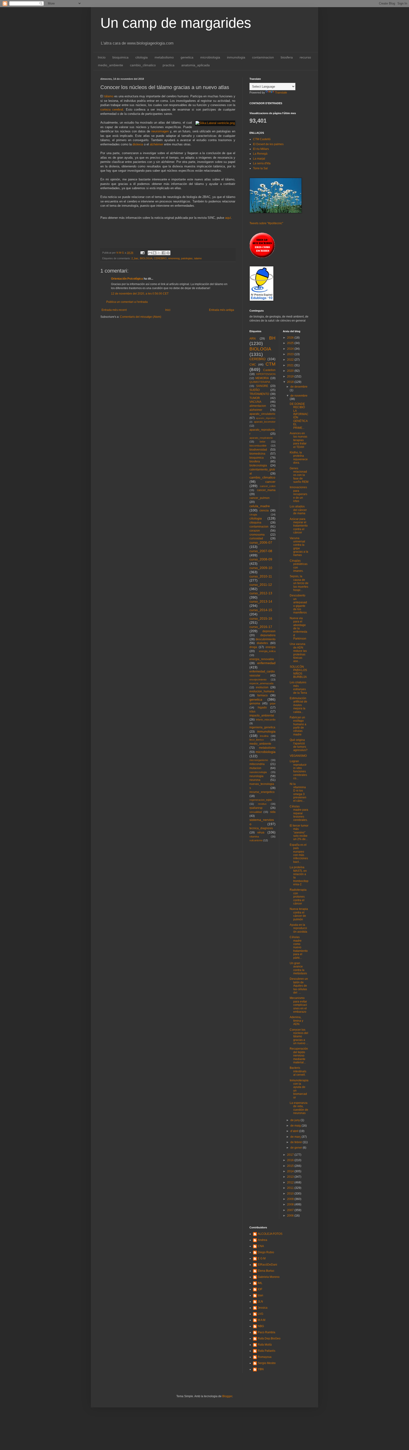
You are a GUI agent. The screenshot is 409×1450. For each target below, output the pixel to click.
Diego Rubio (266, 1252)
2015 (290, 1166)
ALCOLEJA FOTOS (270, 1233)
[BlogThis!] (154, 253)
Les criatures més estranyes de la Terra (298, 687)
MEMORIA (262, 378)
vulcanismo (255, 840)
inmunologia (236, 57)
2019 (290, 376)
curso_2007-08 (260, 551)
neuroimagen (160, 131)
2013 (290, 1176)
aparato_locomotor (265, 421)
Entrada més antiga (221, 310)
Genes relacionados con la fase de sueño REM (299, 475)
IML (260, 1283)
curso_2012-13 (260, 593)
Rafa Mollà (265, 1344)
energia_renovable (261, 659)
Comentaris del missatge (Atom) (140, 316)
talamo (198, 258)
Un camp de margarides (175, 23)
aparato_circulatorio (262, 414)
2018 (290, 382)
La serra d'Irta (262, 163)
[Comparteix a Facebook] (163, 253)
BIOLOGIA (146, 258)
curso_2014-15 (260, 610)
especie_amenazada (261, 683)
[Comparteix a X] (159, 253)
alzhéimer (156, 144)
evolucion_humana (261, 691)
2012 (290, 1182)
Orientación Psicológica (127, 278)
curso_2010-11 (260, 576)
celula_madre (259, 506)
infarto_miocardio (266, 719)
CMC (252, 364)
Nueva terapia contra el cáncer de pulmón (299, 914)
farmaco (262, 695)
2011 (290, 1188)
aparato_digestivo (266, 418)
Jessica (262, 1307)
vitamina (254, 836)
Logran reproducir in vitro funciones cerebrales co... (298, 770)
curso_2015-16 (260, 618)
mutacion (255, 768)
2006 (290, 1215)
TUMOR (254, 398)
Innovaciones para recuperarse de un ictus (298, 494)
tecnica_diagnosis (261, 828)
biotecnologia (258, 465)
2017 (290, 1154)
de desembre (298, 386)
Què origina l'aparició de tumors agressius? (298, 745)
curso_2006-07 (260, 542)
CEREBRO (160, 258)
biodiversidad (258, 449)
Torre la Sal (260, 168)
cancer (270, 481)
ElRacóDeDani (267, 1264)
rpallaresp (255, 808)
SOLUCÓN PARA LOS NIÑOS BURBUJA (298, 672)
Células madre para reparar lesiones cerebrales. (299, 813)
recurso (305, 57)
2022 (290, 359)
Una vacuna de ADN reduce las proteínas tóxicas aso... (298, 652)
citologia (141, 57)
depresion (269, 631)
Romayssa (264, 1357)
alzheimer (255, 410)
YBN (261, 1369)
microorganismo (258, 760)
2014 (290, 1171)
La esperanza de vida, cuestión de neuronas (299, 1108)
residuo (262, 803)
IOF (260, 1289)
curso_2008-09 (260, 559)
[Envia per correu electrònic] (150, 253)
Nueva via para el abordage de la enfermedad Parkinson (298, 628)
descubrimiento (266, 639)
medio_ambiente (110, 65)
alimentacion (257, 405)
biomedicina (257, 453)
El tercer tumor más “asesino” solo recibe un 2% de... (299, 832)
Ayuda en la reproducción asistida (298, 928)
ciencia (264, 510)
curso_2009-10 (260, 568)
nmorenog (174, 258)
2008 (290, 1204)
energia (271, 647)
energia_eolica (267, 651)
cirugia (253, 514)
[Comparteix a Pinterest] (168, 253)
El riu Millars (261, 149)
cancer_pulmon (259, 498)
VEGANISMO (298, 755)
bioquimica (120, 57)
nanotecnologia (258, 772)
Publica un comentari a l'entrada (127, 302)
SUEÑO (254, 390)
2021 (290, 365)
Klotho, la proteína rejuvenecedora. (299, 457)
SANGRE (262, 386)
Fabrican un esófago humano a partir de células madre (298, 726)
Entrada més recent (114, 310)
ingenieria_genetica (262, 727)
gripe (273, 703)
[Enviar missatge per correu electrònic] (142, 252)
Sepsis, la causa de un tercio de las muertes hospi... (299, 583)
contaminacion (263, 57)
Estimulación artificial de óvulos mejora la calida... (298, 705)
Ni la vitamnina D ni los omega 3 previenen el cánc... (298, 792)
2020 (290, 370)
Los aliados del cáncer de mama (298, 510)
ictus (252, 711)
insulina (264, 735)
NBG (261, 1326)
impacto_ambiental (261, 715)
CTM (271, 364)
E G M (262, 1258)
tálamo (108, 96)
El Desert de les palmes (268, 144)
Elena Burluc (266, 1270)
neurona (254, 780)
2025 (290, 343)
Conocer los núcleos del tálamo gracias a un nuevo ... (299, 1036)
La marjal (259, 158)
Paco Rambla (266, 1332)
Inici (167, 310)
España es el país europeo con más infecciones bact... (299, 853)
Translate (281, 92)
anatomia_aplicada (195, 65)
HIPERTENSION (266, 374)
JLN (260, 1301)
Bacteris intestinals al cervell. (298, 1071)
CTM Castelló (262, 139)
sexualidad (255, 811)
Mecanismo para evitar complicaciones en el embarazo (298, 1004)
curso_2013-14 (260, 601)
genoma (254, 703)
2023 (290, 354)
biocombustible (258, 445)
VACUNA (255, 401)
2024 (290, 348)
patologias (187, 258)
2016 (290, 1160)
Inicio (102, 57)
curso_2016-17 (260, 627)
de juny (295, 1120)
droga (253, 647)
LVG (260, 1314)
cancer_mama (266, 490)
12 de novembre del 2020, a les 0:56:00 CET (140, 293)
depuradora (268, 635)
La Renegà (260, 153)
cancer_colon (268, 486)
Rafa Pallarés (266, 1350)
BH (272, 338)
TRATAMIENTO (259, 394)
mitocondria (257, 764)
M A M (261, 1320)
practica (168, 65)
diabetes (262, 643)
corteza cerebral (111, 109)
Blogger (227, 1396)
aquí (228, 217)
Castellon (269, 370)
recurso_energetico (262, 792)
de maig (296, 1125)
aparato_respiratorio (261, 437)
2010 (290, 1193)
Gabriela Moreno (269, 1277)
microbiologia (210, 57)
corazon (254, 530)
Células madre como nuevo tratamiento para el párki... (299, 947)
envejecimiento (258, 679)
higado (262, 707)
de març (296, 1136)
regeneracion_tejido (260, 799)
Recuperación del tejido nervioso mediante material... (299, 1055)
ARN (252, 338)
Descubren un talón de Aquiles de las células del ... (299, 985)
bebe (262, 441)
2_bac (134, 258)
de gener (296, 1147)
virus (260, 832)
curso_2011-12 (260, 584)
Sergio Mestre (267, 1363)
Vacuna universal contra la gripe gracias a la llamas (299, 547)
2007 (290, 1210)
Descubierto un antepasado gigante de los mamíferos (298, 604)
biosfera (287, 57)
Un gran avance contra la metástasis (298, 968)
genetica (187, 57)
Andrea (262, 1240)
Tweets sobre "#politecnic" (266, 223)
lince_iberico (256, 739)
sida (273, 812)
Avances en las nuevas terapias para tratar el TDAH (298, 440)
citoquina (255, 522)
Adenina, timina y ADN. (296, 1021)
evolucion (262, 687)
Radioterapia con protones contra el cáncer (298, 896)
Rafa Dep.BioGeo (269, 1338)
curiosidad (256, 538)
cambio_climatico (143, 65)
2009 (290, 1199)
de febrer (296, 1142)
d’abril (294, 1131)
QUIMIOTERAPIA (259, 381)
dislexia (138, 144)
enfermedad (266, 663)
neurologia (256, 776)
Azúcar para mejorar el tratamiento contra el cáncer (299, 525)
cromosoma (257, 534)
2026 (290, 337)
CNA (261, 1246)
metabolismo (164, 57)
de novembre (298, 395)
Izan (260, 1295)
